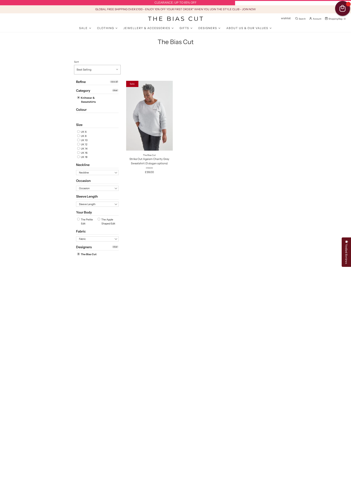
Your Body (84, 212)
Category (83, 91)
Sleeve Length (87, 196)
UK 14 (83, 148)
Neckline (83, 165)
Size (79, 125)
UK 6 (83, 131)
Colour (81, 110)
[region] (175, 2)
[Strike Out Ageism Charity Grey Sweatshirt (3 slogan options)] (149, 116)
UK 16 (83, 152)
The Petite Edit (86, 221)
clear (115, 90)
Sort (76, 61)
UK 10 (84, 140)
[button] (97, 69)
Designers (84, 247)
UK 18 (83, 157)
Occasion (83, 181)
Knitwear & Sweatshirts (88, 99)
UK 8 (83, 136)
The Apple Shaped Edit (108, 221)
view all (114, 81)
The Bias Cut (88, 254)
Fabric (81, 231)
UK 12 (83, 144)
